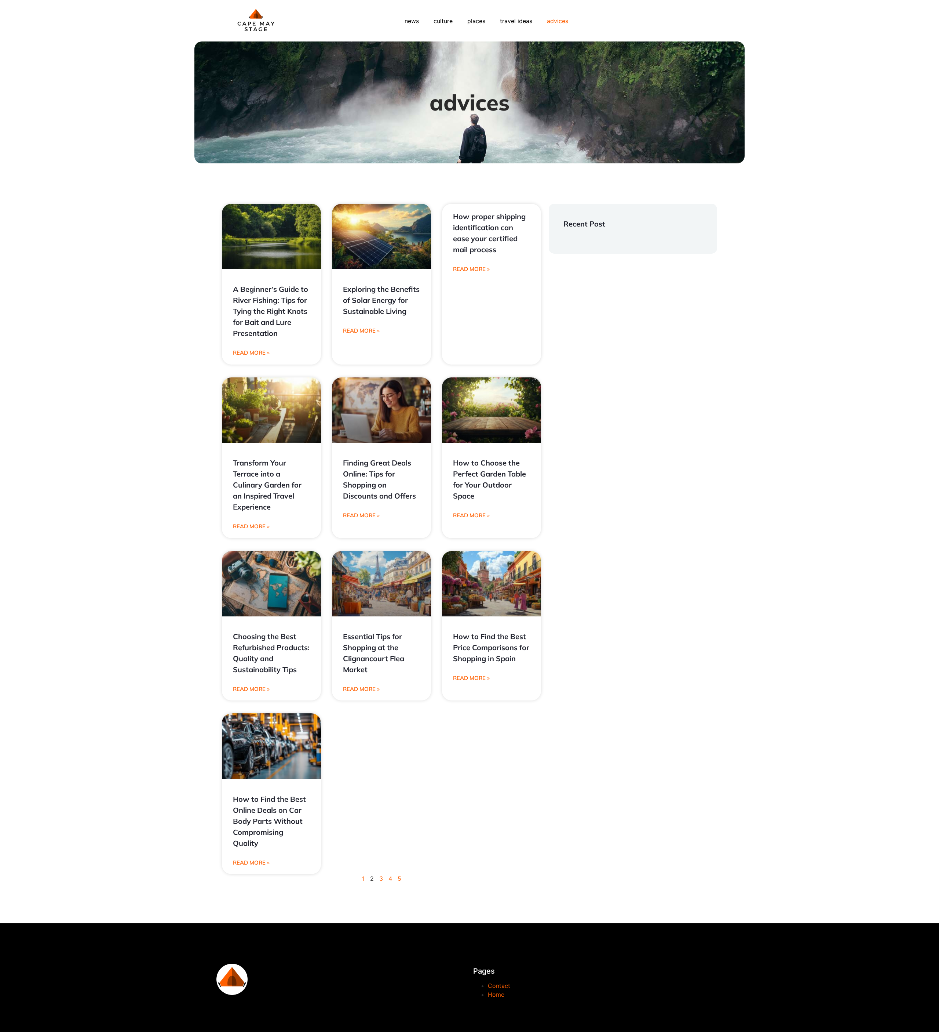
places (476, 21)
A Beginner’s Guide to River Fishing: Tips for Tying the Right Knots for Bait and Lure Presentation (270, 311)
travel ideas (516, 21)
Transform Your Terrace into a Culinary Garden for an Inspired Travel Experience (267, 484)
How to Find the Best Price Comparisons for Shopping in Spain (491, 647)
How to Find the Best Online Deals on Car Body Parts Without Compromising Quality (269, 821)
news (412, 21)
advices (557, 21)
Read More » (251, 352)
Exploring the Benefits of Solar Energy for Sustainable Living (381, 300)
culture (443, 21)
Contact (499, 985)
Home (496, 994)
